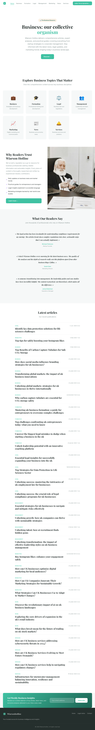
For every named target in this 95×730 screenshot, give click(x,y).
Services (66, 3)
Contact (89, 713)
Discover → (47, 57)
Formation (27, 3)
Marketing (52, 3)
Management (42, 3)
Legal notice (81, 713)
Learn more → (13, 201)
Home (12, 3)
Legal (34, 3)
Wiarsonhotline (14, 714)
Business (19, 3)
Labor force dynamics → (82, 3)
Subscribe (81, 700)
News (59, 3)
